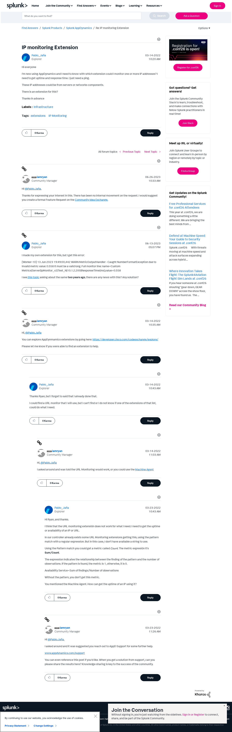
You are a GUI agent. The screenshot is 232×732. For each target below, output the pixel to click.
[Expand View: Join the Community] (71, 5)
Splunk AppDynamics (79, 28)
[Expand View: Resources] (161, 5)
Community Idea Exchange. (91, 199)
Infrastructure (43, 106)
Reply (150, 132)
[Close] (95, 716)
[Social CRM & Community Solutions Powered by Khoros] (202, 693)
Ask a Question (192, 15)
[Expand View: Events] (110, 5)
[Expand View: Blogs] (123, 5)
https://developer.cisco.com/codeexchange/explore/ (125, 339)
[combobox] (95, 16)
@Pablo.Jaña (33, 188)
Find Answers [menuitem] (85, 5)
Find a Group (188, 170)
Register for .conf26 (188, 67)
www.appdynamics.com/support (65, 653)
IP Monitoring (58, 115)
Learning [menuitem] (134, 5)
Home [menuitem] (35, 5)
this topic (33, 277)
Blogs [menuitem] (118, 5)
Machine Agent (144, 469)
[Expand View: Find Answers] (95, 5)
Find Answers (30, 28)
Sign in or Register (193, 714)
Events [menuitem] (104, 5)
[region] (50, 722)
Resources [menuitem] (153, 5)
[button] (158, 40)
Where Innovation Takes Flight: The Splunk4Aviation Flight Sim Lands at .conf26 (187, 274)
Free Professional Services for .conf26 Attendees (187, 205)
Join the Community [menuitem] (58, 5)
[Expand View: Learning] (141, 5)
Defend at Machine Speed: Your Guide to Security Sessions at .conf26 (187, 239)
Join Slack (187, 123)
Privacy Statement (15, 725)
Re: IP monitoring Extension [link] (112, 28)
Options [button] (202, 28)
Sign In (217, 5)
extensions (38, 115)
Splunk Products (52, 28)
